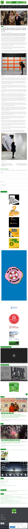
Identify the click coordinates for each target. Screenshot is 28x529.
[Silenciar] (25, 362)
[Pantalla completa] (26, 362)
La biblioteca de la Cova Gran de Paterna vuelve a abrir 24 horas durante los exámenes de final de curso (7, 164)
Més (5, 7)
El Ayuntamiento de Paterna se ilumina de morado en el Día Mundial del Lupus (21, 164)
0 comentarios (10, 32)
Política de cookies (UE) (3, 519)
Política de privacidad (3, 517)
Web (1, 188)
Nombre (2, 181)
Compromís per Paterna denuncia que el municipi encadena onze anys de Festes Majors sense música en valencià (14, 442)
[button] (3, 5)
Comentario (2, 172)
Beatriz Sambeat (3, 32)
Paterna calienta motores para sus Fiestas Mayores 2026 (7, 499)
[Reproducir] (1, 362)
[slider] (13, 380)
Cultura (2, 26)
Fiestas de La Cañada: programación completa (6, 495)
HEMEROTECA (9, 7)
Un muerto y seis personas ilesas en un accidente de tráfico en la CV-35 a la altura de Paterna (11, 496)
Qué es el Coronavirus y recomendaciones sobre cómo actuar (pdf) (8, 485)
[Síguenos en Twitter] (3, 523)
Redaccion (6, 418)
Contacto (2, 516)
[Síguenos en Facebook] (1, 523)
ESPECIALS (2, 7)
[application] (14, 355)
